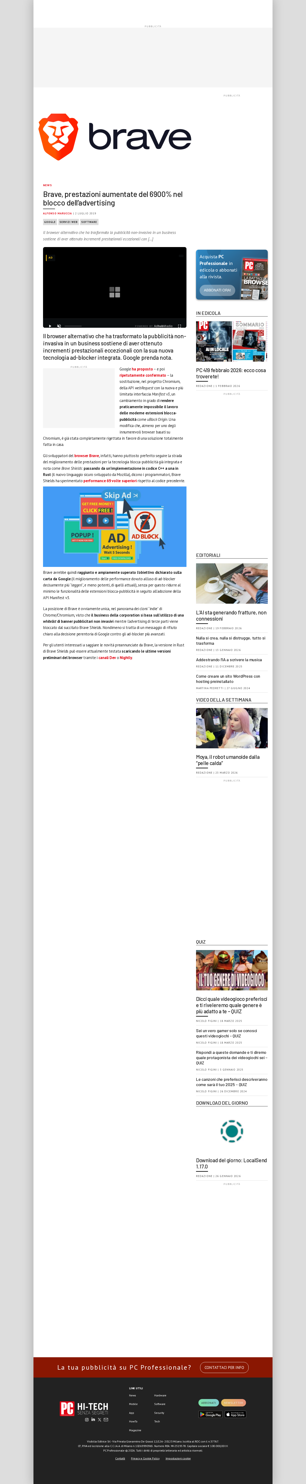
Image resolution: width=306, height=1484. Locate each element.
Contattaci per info (224, 1367)
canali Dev (107, 657)
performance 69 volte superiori (110, 480)
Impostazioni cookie (178, 1458)
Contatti (120, 1458)
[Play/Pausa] (50, 326)
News (47, 185)
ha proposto (142, 369)
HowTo (133, 1421)
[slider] (73, 326)
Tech (157, 1421)
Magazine (135, 1430)
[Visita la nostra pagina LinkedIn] (93, 1420)
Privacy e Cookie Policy (145, 1458)
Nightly (126, 657)
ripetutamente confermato (143, 375)
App (131, 1413)
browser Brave (86, 455)
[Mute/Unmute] (59, 326)
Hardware (160, 1395)
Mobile (133, 1404)
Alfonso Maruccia (57, 213)
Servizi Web (69, 222)
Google (50, 222)
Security (159, 1413)
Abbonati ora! (217, 290)
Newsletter (233, 1403)
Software (89, 222)
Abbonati (208, 1403)
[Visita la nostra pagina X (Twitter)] (99, 1420)
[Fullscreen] (179, 326)
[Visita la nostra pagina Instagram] (87, 1420)
